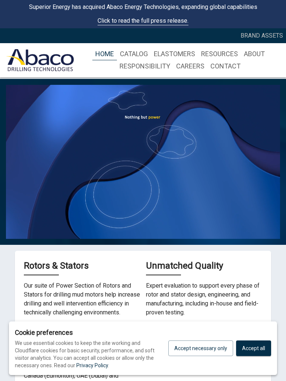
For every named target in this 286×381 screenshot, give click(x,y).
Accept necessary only (200, 348)
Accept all (253, 348)
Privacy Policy (92, 365)
